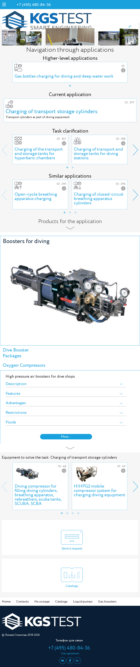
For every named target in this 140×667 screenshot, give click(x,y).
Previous (4, 150)
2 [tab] (73, 167)
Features (13, 394)
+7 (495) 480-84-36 (33, 5)
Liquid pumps (83, 601)
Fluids (11, 422)
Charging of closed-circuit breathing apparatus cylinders (98, 198)
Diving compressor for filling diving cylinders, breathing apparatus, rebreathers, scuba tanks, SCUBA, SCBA (38, 495)
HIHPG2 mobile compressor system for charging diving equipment (99, 490)
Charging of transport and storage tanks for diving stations (98, 153)
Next (135, 150)
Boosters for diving (26, 241)
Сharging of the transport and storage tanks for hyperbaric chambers (39, 153)
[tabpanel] (70, 72)
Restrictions (16, 413)
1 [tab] (70, 86)
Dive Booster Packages (16, 353)
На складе (42, 601)
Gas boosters (107, 601)
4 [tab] (78, 513)
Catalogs (72, 586)
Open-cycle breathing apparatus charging (36, 196)
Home (6, 601)
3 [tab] (75, 212)
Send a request (72, 548)
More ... (66, 436)
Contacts (22, 601)
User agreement (70, 653)
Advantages (16, 403)
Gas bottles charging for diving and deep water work (64, 76)
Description (16, 384)
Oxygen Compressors (24, 365)
